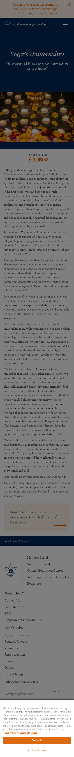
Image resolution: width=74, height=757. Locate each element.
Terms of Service (28, 733)
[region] (37, 728)
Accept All (37, 740)
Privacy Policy (11, 733)
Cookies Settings (37, 750)
